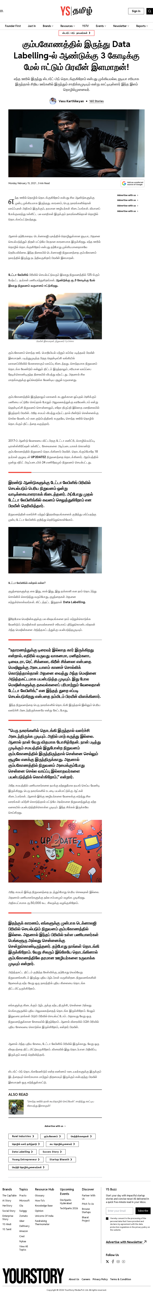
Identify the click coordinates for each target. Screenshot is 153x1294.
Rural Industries (21, 1136)
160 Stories (96, 101)
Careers (86, 1279)
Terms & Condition (120, 1279)
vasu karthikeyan (71, 101)
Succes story (51, 1151)
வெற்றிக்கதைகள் (80, 1136)
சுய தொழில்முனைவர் (61, 1144)
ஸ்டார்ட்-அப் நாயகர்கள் (74, 33)
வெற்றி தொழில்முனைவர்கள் (27, 1167)
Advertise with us (54, 1126)
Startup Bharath (59, 1159)
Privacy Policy (100, 1279)
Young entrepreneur (24, 1159)
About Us (74, 1279)
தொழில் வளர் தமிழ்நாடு (24, 1144)
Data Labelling (21, 1151)
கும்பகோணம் (51, 1136)
